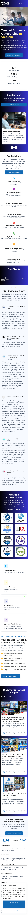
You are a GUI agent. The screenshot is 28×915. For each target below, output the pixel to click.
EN (19, 3)
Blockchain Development (14, 226)
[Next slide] (15, 147)
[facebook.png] (21, 840)
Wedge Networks (11, 359)
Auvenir (8, 309)
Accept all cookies (14, 902)
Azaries (8, 440)
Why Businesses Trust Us (9, 676)
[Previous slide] (12, 147)
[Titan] (4, 3)
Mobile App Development (14, 203)
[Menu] (25, 3)
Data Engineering (14, 181)
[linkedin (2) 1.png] (23, 840)
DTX (8, 398)
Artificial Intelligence (14, 192)
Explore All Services (14, 104)
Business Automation (14, 259)
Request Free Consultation (14, 55)
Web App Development (14, 214)
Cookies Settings (14, 910)
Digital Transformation (14, 237)
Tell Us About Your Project (14, 833)
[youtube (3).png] (25, 840)
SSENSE (9, 339)
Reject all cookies (14, 906)
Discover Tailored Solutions (14, 172)
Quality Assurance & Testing (14, 248)
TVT (8, 474)
